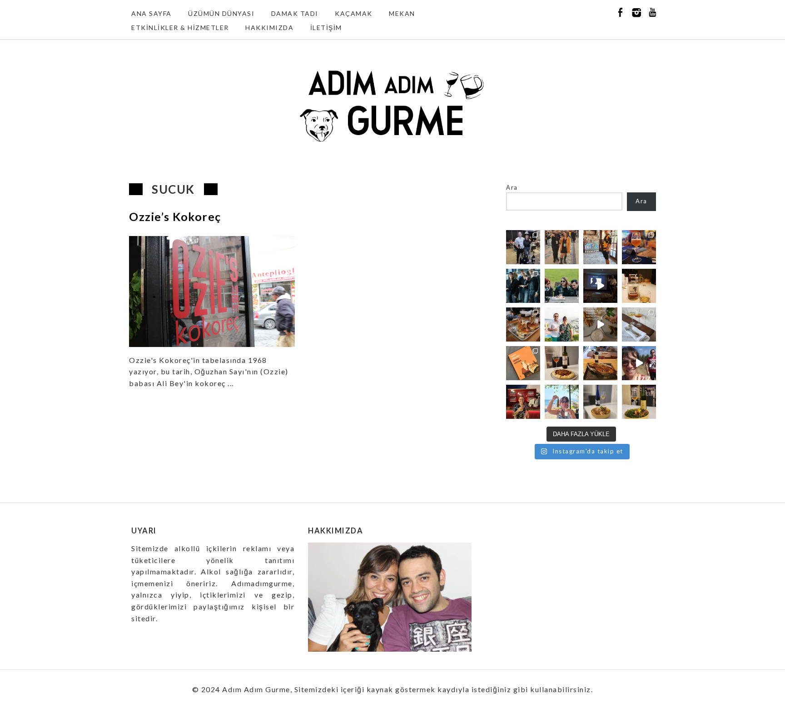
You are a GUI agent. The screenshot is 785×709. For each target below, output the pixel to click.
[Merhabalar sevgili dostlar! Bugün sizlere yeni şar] (562, 286)
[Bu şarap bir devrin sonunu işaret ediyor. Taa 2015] (639, 402)
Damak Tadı (294, 13)
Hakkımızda (269, 27)
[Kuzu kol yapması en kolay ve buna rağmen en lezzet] (600, 363)
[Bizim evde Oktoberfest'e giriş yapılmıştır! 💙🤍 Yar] (600, 324)
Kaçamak (354, 13)
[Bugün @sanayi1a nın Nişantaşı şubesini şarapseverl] (523, 286)
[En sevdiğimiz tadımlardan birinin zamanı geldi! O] (523, 247)
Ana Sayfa (151, 13)
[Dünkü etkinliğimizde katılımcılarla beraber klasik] (523, 324)
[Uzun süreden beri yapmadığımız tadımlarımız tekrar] (562, 324)
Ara (512, 187)
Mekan (402, 13)
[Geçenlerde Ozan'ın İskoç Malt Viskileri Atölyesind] (600, 286)
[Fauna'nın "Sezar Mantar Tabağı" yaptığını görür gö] (639, 324)
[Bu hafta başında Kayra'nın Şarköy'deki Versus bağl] (639, 363)
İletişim (326, 27)
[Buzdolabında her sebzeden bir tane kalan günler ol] (600, 402)
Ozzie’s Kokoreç (175, 216)
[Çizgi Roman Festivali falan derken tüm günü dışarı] (562, 363)
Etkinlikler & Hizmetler (180, 27)
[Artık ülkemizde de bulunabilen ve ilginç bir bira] (639, 247)
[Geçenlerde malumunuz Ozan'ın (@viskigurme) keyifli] (639, 286)
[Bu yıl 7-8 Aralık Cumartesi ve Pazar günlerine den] (562, 247)
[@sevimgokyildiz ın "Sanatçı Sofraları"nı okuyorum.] (523, 363)
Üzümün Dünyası (221, 13)
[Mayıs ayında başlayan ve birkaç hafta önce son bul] (600, 247)
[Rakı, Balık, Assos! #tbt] (562, 402)
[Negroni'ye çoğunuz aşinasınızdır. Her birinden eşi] (523, 402)
